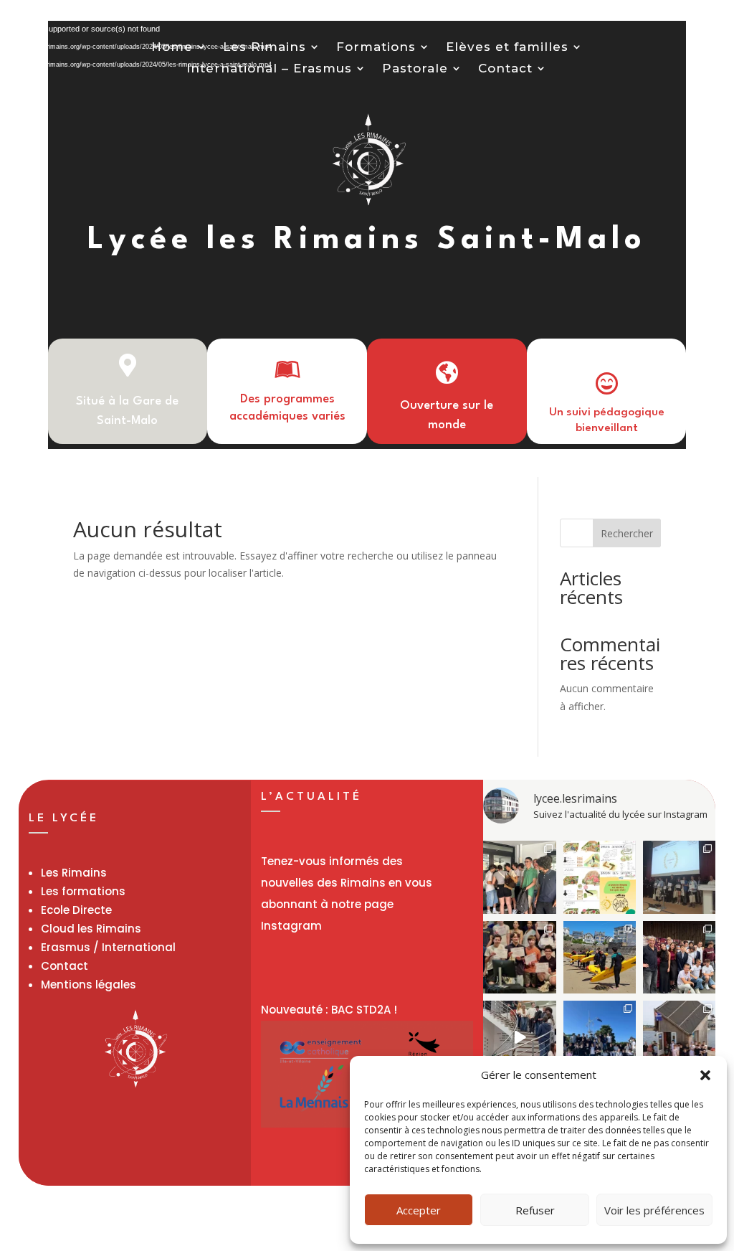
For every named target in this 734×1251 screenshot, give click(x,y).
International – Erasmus (269, 69)
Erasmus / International (108, 947)
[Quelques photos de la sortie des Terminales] (679, 957)
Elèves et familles (507, 48)
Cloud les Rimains (91, 928)
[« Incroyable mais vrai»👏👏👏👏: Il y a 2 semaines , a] (519, 957)
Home (172, 48)
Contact (505, 69)
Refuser (535, 1210)
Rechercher (627, 533)
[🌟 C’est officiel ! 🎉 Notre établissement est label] (599, 877)
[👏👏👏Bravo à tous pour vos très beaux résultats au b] (519, 877)
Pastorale (415, 69)
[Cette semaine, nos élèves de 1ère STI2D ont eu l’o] (679, 1037)
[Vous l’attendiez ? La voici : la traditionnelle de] (519, 1037)
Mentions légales (88, 984)
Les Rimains (264, 48)
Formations (376, 48)
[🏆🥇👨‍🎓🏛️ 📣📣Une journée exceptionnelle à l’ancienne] (679, 877)
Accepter (418, 1210)
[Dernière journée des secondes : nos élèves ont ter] (599, 957)
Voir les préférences (654, 1210)
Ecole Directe (76, 909)
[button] (705, 1075)
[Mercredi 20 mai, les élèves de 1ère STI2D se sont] (599, 1037)
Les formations (83, 891)
